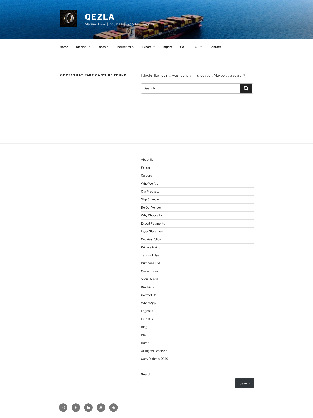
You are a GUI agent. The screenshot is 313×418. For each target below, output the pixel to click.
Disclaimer (148, 287)
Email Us (147, 319)
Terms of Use (150, 255)
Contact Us (148, 295)
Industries (124, 47)
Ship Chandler (150, 199)
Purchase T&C (151, 263)
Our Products (150, 191)
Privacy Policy (150, 247)
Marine (81, 47)
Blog (144, 327)
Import (167, 47)
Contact (215, 47)
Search (146, 374)
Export (146, 47)
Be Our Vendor (151, 207)
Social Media (149, 279)
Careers (146, 175)
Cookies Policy (151, 239)
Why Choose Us (152, 215)
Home (64, 47)
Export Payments (153, 223)
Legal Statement (152, 231)
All (196, 47)
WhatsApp (148, 303)
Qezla (100, 17)
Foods (101, 47)
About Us (147, 159)
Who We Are (149, 183)
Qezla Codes (149, 271)
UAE (183, 47)
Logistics (147, 311)
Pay (143, 335)
